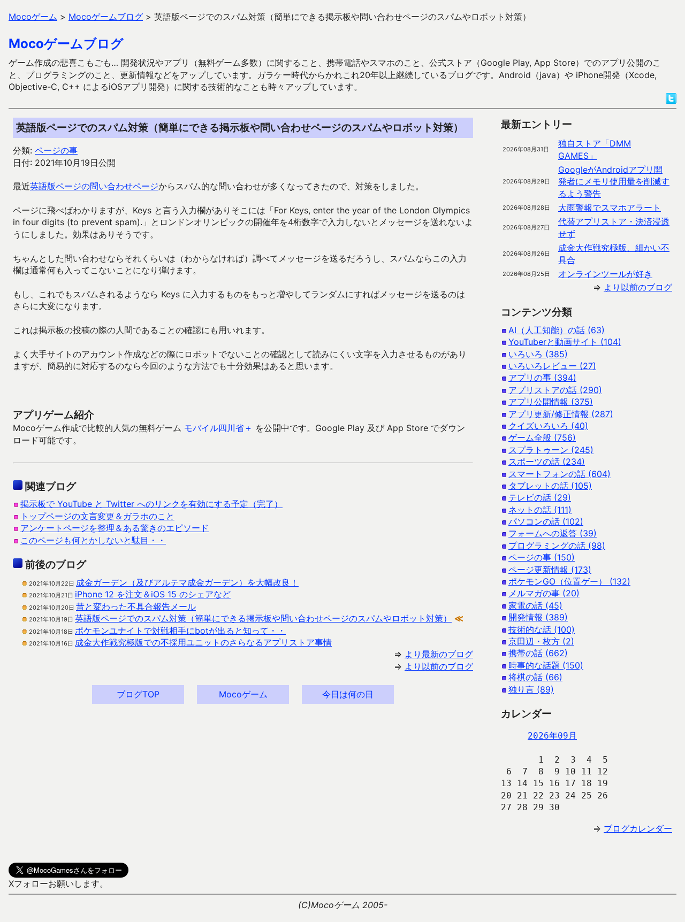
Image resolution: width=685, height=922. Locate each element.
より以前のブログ (439, 666)
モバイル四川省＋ (218, 427)
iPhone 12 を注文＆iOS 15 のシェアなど (153, 594)
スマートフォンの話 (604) (559, 473)
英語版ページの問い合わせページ (94, 186)
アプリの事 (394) (542, 377)
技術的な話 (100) (541, 629)
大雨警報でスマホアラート (609, 207)
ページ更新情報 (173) (549, 569)
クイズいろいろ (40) (548, 425)
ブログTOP (138, 694)
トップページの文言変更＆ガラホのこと (97, 516)
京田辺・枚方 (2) (541, 641)
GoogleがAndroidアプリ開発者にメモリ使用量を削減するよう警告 (613, 181)
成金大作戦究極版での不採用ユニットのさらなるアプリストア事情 (203, 642)
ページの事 (56, 150)
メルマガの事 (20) (544, 593)
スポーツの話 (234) (546, 461)
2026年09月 (552, 736)
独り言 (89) (531, 689)
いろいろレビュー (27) (552, 365)
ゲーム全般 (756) (542, 437)
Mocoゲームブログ (66, 43)
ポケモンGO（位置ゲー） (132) (569, 581)
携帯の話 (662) (538, 653)
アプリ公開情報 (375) (550, 401)
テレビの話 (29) (539, 497)
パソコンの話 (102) (545, 521)
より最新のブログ (439, 654)
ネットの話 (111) (540, 509)
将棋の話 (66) (535, 677)
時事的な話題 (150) (545, 665)
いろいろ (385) (538, 354)
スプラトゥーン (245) (550, 449)
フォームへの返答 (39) (552, 533)
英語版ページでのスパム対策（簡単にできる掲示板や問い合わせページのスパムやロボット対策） (263, 618)
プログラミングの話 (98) (556, 545)
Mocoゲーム (243, 694)
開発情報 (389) (538, 617)
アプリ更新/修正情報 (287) (560, 414)
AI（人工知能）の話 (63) (556, 330)
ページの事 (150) (541, 557)
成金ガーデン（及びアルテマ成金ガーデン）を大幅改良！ (187, 582)
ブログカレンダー (638, 828)
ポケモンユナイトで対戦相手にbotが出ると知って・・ (180, 630)
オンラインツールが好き (605, 273)
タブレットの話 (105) (550, 485)
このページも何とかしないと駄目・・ (93, 540)
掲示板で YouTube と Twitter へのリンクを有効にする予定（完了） (151, 503)
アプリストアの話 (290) (555, 390)
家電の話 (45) (535, 605)
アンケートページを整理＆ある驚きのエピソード (114, 528)
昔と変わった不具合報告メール (136, 606)
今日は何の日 (348, 694)
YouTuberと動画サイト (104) (564, 341)
